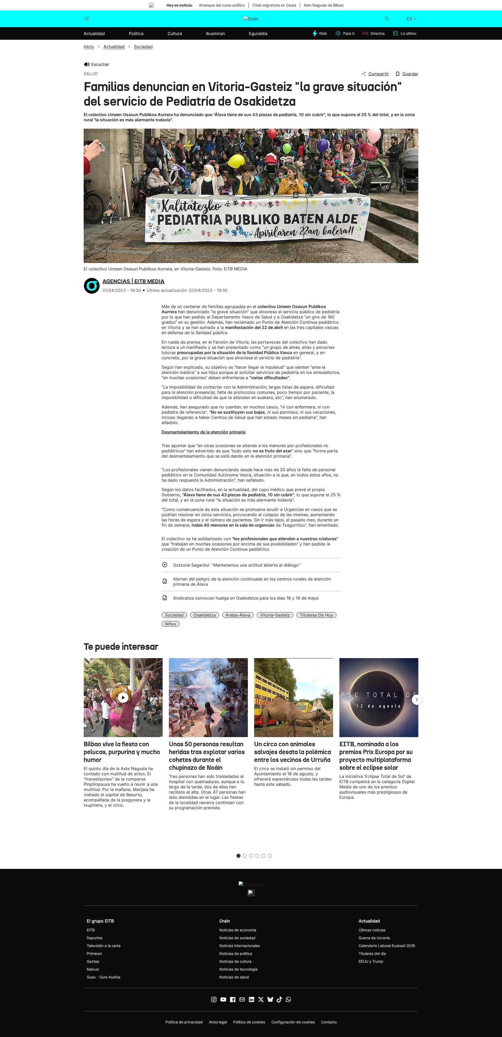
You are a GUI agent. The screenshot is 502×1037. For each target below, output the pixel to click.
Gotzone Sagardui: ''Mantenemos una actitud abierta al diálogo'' (237, 565)
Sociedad (174, 615)
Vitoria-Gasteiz (275, 615)
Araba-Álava (238, 615)
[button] (417, 699)
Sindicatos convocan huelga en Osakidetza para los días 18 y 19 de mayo (246, 598)
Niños (170, 623)
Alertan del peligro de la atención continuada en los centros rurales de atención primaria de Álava (252, 581)
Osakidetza (204, 615)
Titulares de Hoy (316, 615)
